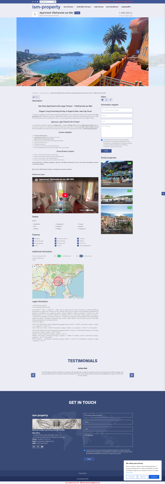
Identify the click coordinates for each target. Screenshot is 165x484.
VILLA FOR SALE (68, 7)
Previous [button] (27, 52)
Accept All (154, 477)
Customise (132, 477)
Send (106, 151)
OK (54, 1)
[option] (82, 51)
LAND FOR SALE (98, 7)
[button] (34, 266)
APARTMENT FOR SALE (84, 7)
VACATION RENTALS (112, 7)
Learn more (129, 472)
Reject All (142, 477)
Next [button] (138, 52)
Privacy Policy (82, 473)
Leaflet (73, 298)
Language (124, 7)
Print (36, 97)
